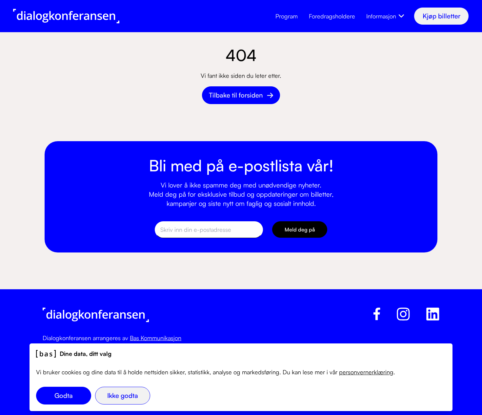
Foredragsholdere (332, 16)
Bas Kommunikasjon (155, 337)
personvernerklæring (366, 372)
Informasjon (381, 16)
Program (286, 16)
